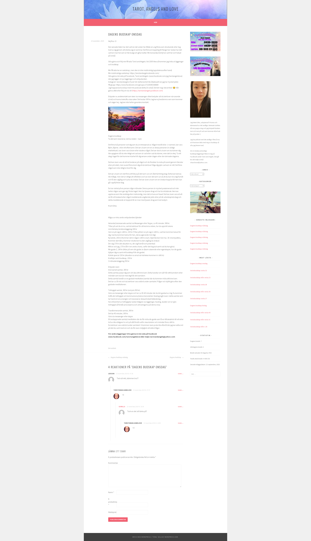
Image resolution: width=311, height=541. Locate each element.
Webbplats (112, 512)
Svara (180, 374)
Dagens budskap (175, 357)
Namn (111, 492)
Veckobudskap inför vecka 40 (200, 312)
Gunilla (122, 406)
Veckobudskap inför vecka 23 (200, 277)
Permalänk (112, 348)
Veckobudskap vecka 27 (198, 298)
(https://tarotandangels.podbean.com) (147, 90)
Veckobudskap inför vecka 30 (200, 292)
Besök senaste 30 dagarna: (199, 353)
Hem (155, 22)
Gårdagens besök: (196, 347)
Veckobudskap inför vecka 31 (200, 320)
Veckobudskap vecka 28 (198, 284)
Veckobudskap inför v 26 (198, 327)
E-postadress (112, 502)
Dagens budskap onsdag (198, 263)
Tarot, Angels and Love (156, 8)
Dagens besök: (195, 341)
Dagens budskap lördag (198, 305)
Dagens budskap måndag (119, 357)
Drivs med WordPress (141, 537)
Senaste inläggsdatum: (198, 364)
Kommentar (112, 463)
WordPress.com (171, 537)
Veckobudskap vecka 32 (198, 270)
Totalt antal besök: (196, 359)
